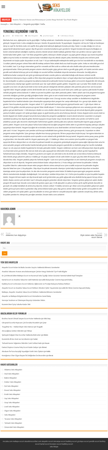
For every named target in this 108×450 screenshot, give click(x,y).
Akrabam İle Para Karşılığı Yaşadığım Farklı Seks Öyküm (22, 351)
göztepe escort (83, 441)
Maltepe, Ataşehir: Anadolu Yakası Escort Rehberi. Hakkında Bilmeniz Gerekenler (32, 292)
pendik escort (94, 441)
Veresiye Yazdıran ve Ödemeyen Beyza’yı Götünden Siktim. (23, 300)
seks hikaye (54, 447)
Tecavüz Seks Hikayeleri (13, 419)
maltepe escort (18, 441)
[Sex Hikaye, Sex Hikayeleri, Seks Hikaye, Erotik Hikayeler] (54, 7)
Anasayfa (4, 24)
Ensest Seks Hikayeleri (12, 390)
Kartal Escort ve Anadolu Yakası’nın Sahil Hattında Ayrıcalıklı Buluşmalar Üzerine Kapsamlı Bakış (37, 280)
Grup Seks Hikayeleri (12, 403)
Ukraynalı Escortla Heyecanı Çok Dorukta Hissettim (20, 323)
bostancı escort (56, 444)
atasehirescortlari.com (32, 441)
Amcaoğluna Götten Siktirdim (13, 331)
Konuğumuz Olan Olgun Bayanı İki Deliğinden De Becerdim (24, 356)
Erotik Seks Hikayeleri (12, 394)
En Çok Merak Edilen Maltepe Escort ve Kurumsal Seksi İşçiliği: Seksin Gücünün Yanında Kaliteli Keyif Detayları (42, 276)
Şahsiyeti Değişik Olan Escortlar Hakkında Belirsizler (21, 335)
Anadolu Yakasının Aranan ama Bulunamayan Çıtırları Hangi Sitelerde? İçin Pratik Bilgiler (45, 20)
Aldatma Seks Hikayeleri (13, 370)
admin (7, 36)
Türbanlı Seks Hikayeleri (13, 423)
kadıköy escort (71, 441)
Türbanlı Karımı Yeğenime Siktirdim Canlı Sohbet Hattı (21, 343)
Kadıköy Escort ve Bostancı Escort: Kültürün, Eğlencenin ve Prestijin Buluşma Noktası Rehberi (36, 284)
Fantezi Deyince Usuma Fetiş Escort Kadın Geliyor (20, 347)
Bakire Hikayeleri (10, 378)
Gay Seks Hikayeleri (11, 398)
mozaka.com (7, 441)
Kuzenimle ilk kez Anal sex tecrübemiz (16, 339)
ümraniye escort (59, 441)
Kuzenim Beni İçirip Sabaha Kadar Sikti (16, 304)
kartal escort (45, 444)
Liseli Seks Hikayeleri (11, 407)
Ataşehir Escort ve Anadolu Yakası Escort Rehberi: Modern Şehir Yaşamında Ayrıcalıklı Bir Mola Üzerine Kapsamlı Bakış (46, 288)
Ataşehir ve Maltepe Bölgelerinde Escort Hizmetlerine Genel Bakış (26, 296)
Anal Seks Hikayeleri (11, 374)
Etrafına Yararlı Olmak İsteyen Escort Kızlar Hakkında (21, 319)
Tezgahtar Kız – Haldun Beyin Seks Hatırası (17, 327)
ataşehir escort (47, 441)
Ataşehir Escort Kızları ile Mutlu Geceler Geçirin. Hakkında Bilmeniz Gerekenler (31, 267)
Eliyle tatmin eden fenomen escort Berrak (91, 235)
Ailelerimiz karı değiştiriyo (16, 234)
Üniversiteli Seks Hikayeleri (14, 427)
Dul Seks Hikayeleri (11, 386)
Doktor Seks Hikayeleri (12, 382)
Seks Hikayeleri (15, 24)
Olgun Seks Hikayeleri (12, 411)
